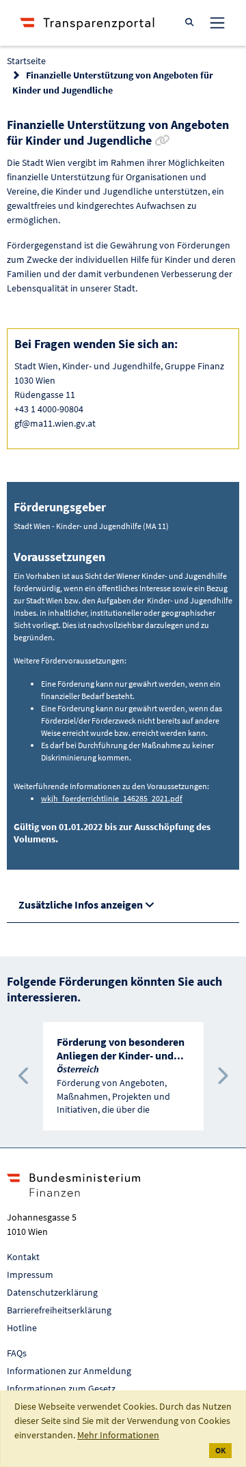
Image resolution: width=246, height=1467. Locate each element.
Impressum (30, 1274)
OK (220, 1450)
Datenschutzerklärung (52, 1292)
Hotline (22, 1328)
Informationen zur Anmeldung (69, 1371)
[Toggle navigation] (217, 22)
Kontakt (23, 1257)
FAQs (17, 1353)
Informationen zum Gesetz (61, 1388)
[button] (24, 1076)
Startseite (26, 61)
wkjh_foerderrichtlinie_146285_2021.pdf (111, 798)
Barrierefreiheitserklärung (59, 1310)
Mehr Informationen (118, 1435)
